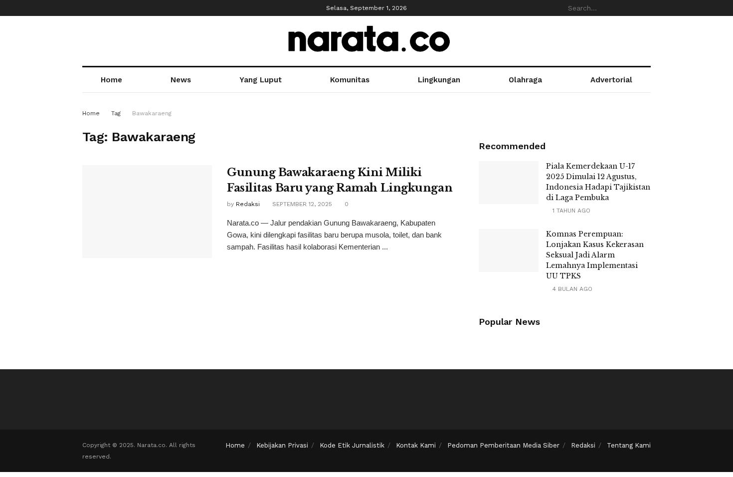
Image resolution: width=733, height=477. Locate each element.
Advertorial (611, 79)
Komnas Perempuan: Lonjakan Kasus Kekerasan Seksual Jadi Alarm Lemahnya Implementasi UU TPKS (595, 255)
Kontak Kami (416, 445)
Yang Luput (260, 79)
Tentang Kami (629, 445)
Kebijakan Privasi (282, 445)
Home (111, 79)
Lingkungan (439, 79)
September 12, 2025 (301, 204)
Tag (116, 113)
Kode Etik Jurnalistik (352, 445)
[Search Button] (645, 8)
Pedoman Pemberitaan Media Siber (503, 445)
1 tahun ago (570, 210)
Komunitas (349, 79)
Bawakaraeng (152, 113)
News (181, 79)
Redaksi (248, 204)
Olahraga (525, 79)
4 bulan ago (571, 288)
